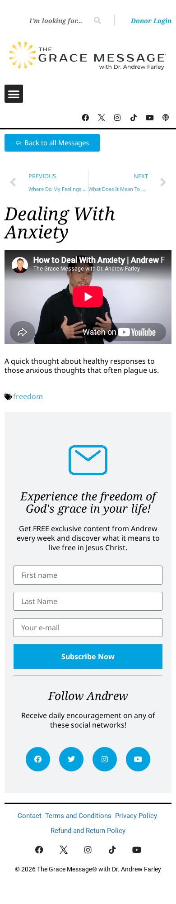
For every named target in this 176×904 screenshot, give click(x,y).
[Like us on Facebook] (39, 849)
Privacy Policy (136, 816)
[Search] (97, 20)
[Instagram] (105, 759)
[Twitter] (71, 759)
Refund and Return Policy (88, 831)
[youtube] (138, 759)
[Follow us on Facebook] (85, 118)
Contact (30, 816)
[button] (14, 94)
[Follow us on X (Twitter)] (101, 118)
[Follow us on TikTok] (133, 118)
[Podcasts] (165, 118)
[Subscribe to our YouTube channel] (150, 118)
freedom (28, 396)
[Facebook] (38, 759)
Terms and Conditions (78, 816)
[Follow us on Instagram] (118, 118)
